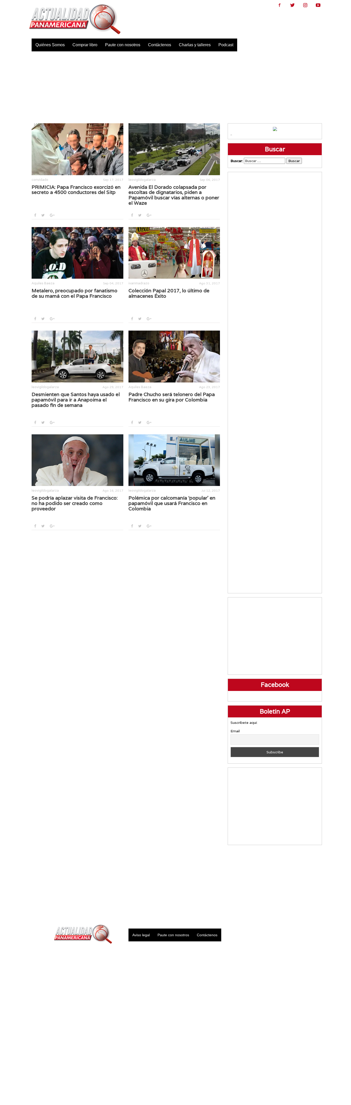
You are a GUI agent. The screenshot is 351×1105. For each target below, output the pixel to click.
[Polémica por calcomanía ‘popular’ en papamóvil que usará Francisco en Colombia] (174, 460)
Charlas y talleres (195, 45)
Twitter (292, 5)
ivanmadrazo (138, 283)
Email (235, 731)
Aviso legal (141, 935)
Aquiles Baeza (43, 283)
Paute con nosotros (122, 45)
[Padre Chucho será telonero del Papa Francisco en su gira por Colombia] (174, 356)
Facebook (279, 5)
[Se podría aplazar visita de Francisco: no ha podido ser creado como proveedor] (77, 460)
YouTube (318, 5)
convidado (40, 179)
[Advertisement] (175, 87)
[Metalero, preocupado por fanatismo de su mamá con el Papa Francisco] (77, 253)
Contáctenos (159, 45)
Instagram (305, 5)
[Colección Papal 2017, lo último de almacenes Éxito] (174, 253)
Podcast (225, 45)
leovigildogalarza (142, 179)
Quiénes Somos (50, 45)
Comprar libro (84, 45)
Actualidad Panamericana (75, 19)
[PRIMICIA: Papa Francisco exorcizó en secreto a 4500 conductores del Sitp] (77, 149)
